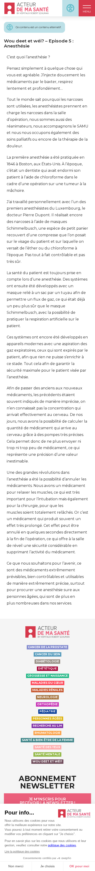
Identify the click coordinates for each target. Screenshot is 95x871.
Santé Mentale (47, 754)
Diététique (47, 668)
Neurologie (47, 697)
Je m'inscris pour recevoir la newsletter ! (47, 801)
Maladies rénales (47, 690)
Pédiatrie (47, 711)
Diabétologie (47, 661)
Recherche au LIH (47, 725)
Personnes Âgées (47, 718)
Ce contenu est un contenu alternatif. (38, 27)
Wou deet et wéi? (47, 761)
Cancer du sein (47, 654)
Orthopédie (47, 704)
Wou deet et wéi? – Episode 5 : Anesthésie (39, 43)
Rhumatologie (47, 733)
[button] (87, 8)
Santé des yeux (47, 747)
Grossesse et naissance (47, 675)
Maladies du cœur (47, 682)
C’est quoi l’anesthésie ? (28, 57)
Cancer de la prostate (47, 647)
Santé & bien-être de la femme (47, 740)
